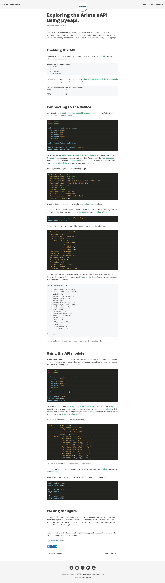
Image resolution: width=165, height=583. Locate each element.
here (109, 409)
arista (62, 541)
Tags (152, 4)
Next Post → (110, 553)
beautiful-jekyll (86, 577)
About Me (160, 4)
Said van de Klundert (10, 4)
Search (144, 4)
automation (55, 541)
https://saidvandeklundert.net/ (93, 574)
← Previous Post (56, 553)
